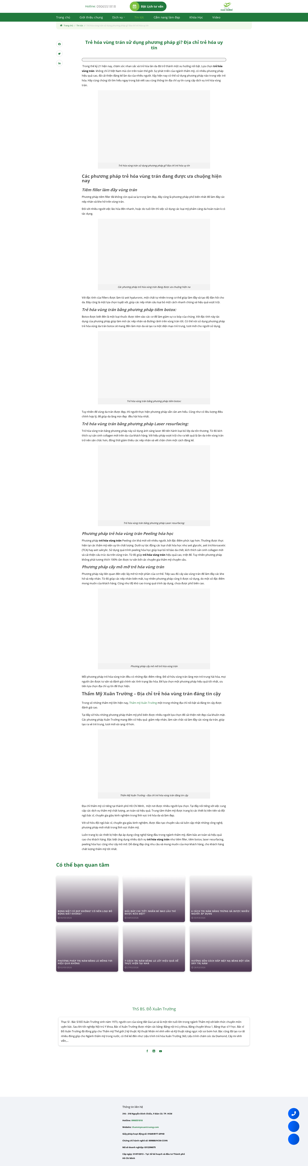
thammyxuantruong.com (145, 1127)
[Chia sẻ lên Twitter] (59, 53)
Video (216, 17)
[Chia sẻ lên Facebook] (59, 44)
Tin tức (139, 17)
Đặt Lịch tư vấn (152, 6)
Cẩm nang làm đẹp (167, 17)
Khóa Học (196, 17)
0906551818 (106, 6)
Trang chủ (63, 17)
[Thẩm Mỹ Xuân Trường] (226, 6)
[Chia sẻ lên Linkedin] (59, 63)
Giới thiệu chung (91, 17)
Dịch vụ (117, 17)
